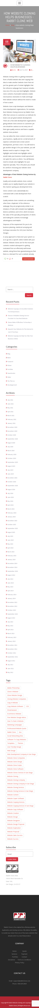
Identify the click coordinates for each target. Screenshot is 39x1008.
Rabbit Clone (7, 177)
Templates (10, 743)
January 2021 (11, 423)
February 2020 (11, 454)
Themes (20, 743)
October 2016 (11, 482)
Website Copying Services (15, 802)
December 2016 (12, 478)
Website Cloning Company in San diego (20, 784)
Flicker (9, 365)
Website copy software (15, 809)
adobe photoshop (13, 688)
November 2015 (12, 521)
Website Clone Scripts (14, 765)
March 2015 (10, 552)
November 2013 (12, 606)
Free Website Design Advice (16, 717)
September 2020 (12, 439)
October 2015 (11, 524)
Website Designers (13, 820)
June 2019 (10, 474)
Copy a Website (12, 703)
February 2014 (11, 594)
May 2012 (10, 672)
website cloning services (15, 787)
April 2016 (10, 505)
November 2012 (12, 649)
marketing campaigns (14, 725)
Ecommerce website (14, 714)
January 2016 (11, 517)
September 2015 (12, 528)
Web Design (11, 751)
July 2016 (10, 493)
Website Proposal (13, 832)
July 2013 (10, 622)
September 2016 (12, 485)
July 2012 (10, 665)
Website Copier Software (15, 798)
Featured (10, 361)
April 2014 (10, 591)
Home (7, 25)
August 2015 (11, 532)
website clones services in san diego (20, 773)
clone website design (14, 695)
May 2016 (10, 501)
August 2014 (11, 575)
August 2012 (11, 661)
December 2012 (12, 645)
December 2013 (12, 602)
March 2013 (10, 633)
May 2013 (10, 626)
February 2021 (11, 419)
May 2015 (10, 544)
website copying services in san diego (20, 806)
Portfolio (10, 369)
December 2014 (12, 563)
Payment (24, 954)
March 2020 (10, 450)
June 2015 (10, 540)
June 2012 (10, 668)
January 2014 (11, 598)
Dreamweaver (12, 710)
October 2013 (11, 610)
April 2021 (10, 412)
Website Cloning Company (16, 780)
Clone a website (12, 692)
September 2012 (12, 657)
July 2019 (10, 470)
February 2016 (11, 513)
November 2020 (12, 431)
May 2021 (10, 408)
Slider (9, 377)
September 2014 (12, 571)
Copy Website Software (15, 706)
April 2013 (10, 629)
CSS (27, 706)
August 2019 (11, 466)
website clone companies (16, 758)
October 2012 (11, 653)
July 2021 (10, 400)
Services (15, 954)
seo (20, 732)
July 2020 (10, 447)
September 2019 (12, 462)
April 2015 (10, 548)
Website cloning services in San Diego (20, 791)
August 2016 (11, 489)
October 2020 (11, 435)
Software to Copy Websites (16, 739)
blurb (9, 358)
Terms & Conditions (24, 960)
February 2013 (11, 637)
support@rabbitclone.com (21, 981)
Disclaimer (11, 960)
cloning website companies (16, 699)
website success (13, 839)
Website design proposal (15, 824)
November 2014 (12, 567)
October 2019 (11, 458)
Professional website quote (16, 728)
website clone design (14, 762)
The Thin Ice (11, 381)
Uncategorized (12, 385)
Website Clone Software (15, 769)
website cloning (12, 776)
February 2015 (11, 556)
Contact (24, 957)
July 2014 (10, 579)
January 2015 (11, 559)
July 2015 (10, 536)
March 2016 (10, 509)
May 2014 (10, 587)
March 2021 (10, 415)
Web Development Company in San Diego (21, 754)
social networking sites (15, 736)
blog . (14, 70)
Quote (24, 951)
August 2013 (11, 618)
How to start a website (15, 721)
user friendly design (14, 747)
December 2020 (12, 427)
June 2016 (10, 497)
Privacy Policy (19, 963)
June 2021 (10, 404)
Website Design (12, 817)
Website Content (13, 795)
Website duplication (14, 828)
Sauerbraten (11, 373)
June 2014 (10, 583)
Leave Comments (28, 259)
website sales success (14, 835)
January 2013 (11, 641)
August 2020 (11, 443)
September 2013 (12, 614)
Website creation (13, 813)
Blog (12, 25)
